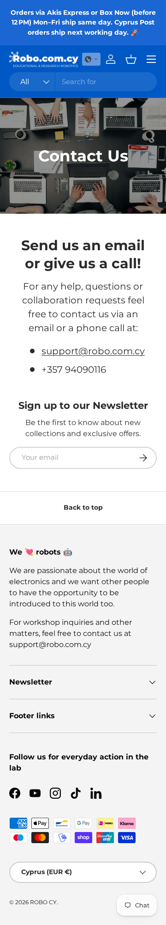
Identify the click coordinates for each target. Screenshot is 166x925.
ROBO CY (43, 902)
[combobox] (83, 81)
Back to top (83, 507)
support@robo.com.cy (93, 351)
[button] (91, 59)
